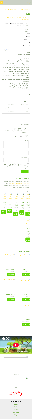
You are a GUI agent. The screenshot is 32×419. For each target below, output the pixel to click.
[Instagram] (18, 401)
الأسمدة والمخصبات (14, 10)
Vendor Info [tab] (27, 43)
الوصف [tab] (28, 34)
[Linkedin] (16, 401)
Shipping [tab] (28, 37)
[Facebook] (20, 401)
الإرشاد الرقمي (16, 410)
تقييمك (26, 136)
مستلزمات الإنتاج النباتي (25, 10)
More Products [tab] (26, 46)
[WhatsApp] (13, 401)
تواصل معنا (16, 412)
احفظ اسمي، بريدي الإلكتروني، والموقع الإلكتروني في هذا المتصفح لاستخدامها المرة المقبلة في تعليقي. (16, 166)
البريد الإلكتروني (25, 157)
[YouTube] (11, 401)
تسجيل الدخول (16, 415)
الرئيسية (16, 404)
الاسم (27, 150)
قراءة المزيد (28, 213)
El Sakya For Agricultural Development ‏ (17, 183)
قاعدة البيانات (16, 407)
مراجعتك (26, 140)
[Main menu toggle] (1, 2)
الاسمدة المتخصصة (26, 20)
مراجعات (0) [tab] (27, 40)
